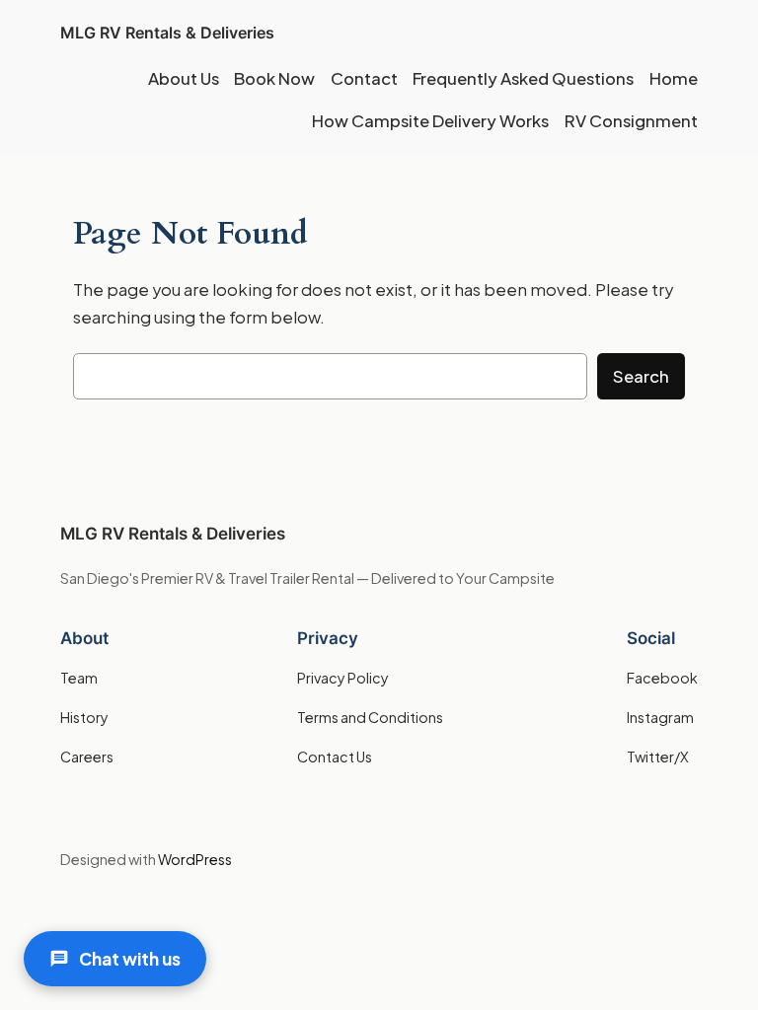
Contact (364, 78)
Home (673, 78)
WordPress (195, 859)
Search (641, 376)
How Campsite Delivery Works (430, 120)
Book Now (274, 78)
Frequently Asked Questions (523, 78)
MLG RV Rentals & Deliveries (167, 32)
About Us (183, 78)
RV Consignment (631, 120)
